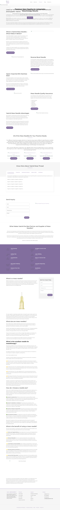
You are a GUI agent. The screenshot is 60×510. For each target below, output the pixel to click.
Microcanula (20, 498)
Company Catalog (33, 495)
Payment (32, 498)
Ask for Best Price (10, 127)
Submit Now (27, 217)
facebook (7, 500)
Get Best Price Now (34, 108)
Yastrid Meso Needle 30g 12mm (13, 155)
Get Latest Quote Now (10, 52)
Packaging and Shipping (34, 493)
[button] (52, 2)
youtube (9, 500)
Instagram (12, 500)
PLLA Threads (21, 495)
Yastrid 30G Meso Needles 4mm (46, 155)
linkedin (10, 500)
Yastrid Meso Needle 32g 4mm (30, 155)
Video (34, 507)
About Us (41, 507)
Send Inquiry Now (14, 158)
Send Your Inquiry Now (35, 69)
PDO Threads (20, 493)
